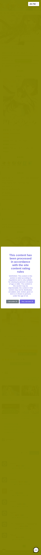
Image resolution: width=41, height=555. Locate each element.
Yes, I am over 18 (27, 301)
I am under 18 (12, 301)
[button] (36, 550)
